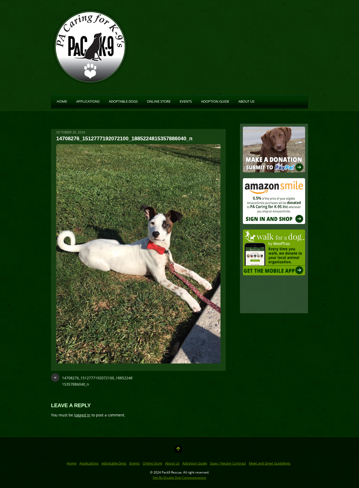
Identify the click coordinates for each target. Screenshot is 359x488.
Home (62, 101)
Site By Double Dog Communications (179, 477)
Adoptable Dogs (123, 101)
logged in (82, 414)
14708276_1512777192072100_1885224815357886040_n (93, 381)
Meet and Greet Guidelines (269, 463)
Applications (88, 101)
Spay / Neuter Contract (228, 463)
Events (186, 101)
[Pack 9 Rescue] (90, 82)
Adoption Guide (215, 101)
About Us (246, 101)
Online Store (159, 101)
